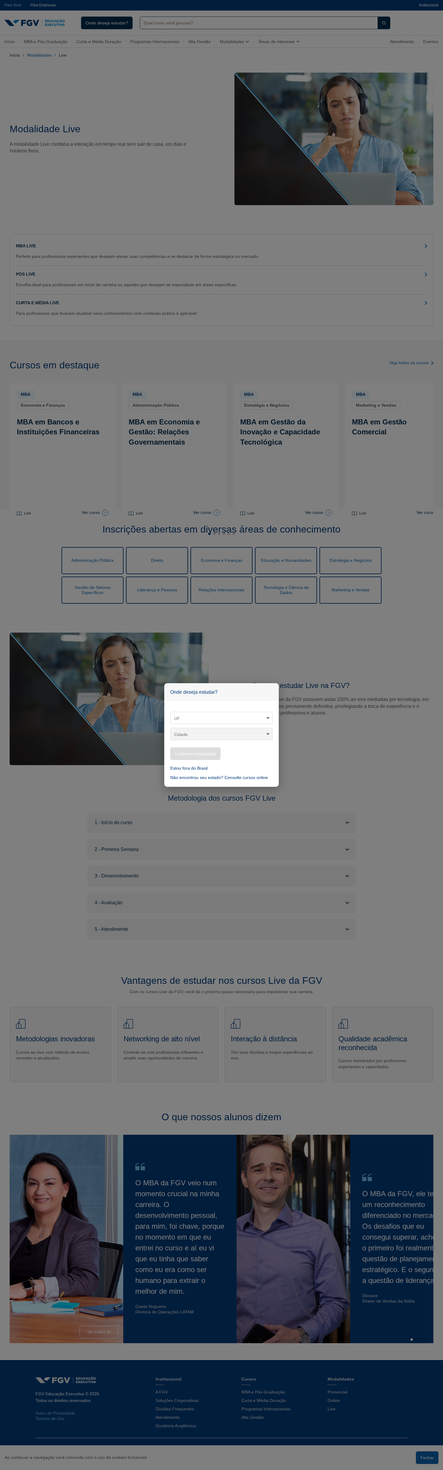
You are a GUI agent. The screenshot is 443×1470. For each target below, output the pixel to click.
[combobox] (221, 718)
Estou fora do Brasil (189, 768)
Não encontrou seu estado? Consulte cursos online (219, 777)
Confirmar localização (195, 753)
